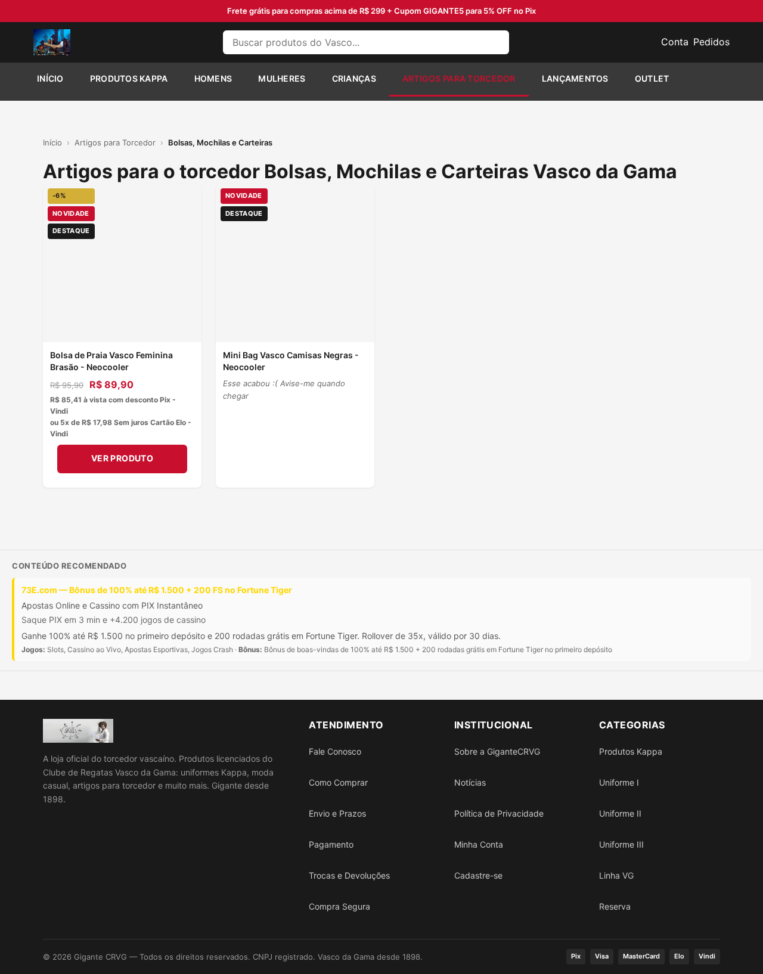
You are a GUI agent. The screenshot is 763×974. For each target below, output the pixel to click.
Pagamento (331, 844)
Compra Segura (339, 906)
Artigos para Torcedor (459, 78)
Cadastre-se (478, 875)
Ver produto (122, 458)
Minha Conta (478, 844)
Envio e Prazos (337, 813)
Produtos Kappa (129, 78)
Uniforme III (621, 844)
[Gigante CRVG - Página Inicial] (51, 42)
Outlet (652, 78)
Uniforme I (619, 782)
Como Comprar (338, 782)
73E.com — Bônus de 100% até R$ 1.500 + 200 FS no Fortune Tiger (156, 590)
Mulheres (281, 78)
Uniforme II (620, 813)
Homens (213, 78)
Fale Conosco (335, 751)
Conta (674, 42)
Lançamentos (575, 78)
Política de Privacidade (499, 813)
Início (50, 78)
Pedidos (711, 42)
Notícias (470, 782)
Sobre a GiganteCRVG (497, 751)
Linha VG (616, 875)
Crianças (354, 78)
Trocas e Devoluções (349, 875)
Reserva (615, 906)
